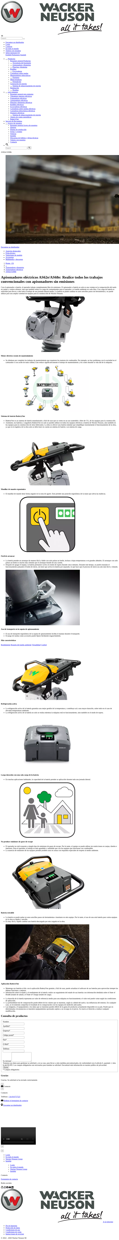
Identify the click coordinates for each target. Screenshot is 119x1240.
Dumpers (16, 78)
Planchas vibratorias (20, 67)
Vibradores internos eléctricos (21, 96)
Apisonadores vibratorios (21, 65)
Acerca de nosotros (15, 123)
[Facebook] (7, 1188)
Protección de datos (13, 1228)
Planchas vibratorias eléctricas (21, 102)
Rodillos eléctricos (17, 105)
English (9, 55)
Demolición (17, 82)
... (6, 265)
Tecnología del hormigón (22, 63)
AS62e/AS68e (11, 272)
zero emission (13, 92)
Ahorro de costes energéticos (20, 117)
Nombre (6, 1022)
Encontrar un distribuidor (15, 42)
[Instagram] (5, 1188)
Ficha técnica (10, 253)
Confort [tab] (44, 645)
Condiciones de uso (13, 1230)
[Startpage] (52, 34)
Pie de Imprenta (11, 1226)
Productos (11, 59)
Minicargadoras (16, 80)
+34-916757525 (14, 1097)
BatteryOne (14, 119)
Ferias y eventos (16, 132)
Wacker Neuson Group (14, 1159)
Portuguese (16, 55)
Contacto (9, 47)
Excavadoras (17, 71)
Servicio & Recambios (14, 121)
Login (8, 44)
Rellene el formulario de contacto (16, 1101)
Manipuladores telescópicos (20, 75)
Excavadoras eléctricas (18, 107)
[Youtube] (10, 1188)
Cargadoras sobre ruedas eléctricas (22, 109)
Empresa (6, 1031)
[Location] (2, 1188)
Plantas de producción (18, 130)
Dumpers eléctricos (17, 113)
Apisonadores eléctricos (19, 100)
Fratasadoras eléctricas (18, 98)
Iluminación (14, 88)
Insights (13, 136)
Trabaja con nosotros (13, 51)
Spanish (23, 55)
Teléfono (6, 1049)
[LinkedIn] (12, 1188)
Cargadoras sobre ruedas (19, 73)
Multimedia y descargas (14, 259)
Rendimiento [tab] (5, 645)
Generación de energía (18, 84)
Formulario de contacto (9, 1179)
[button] (13, 53)
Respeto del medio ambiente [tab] (21, 645)
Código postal (8, 1035)
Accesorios (10, 257)
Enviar (6, 1067)
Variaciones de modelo (14, 255)
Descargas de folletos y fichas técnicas (24, 138)
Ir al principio (108, 1222)
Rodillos (13, 69)
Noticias (13, 134)
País (5, 1040)
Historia (13, 127)
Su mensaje (7, 1061)
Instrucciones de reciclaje (15, 1234)
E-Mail (6, 1044)
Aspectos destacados (13, 251)
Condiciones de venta (13, 1232)
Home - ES (10, 263)
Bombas (16, 90)
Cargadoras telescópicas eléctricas (22, 111)
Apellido (6, 1026)
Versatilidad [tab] (36, 645)
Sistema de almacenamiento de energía (27, 86)
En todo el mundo (12, 49)
